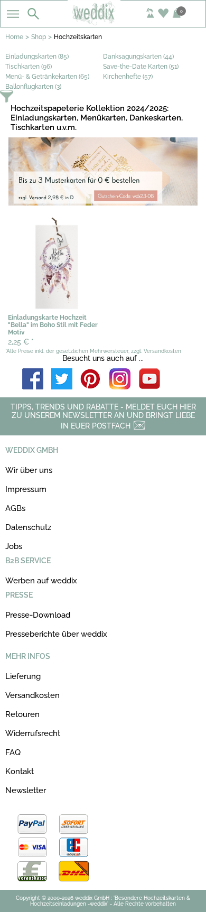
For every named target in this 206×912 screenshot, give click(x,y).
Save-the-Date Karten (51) (141, 66)
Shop (38, 37)
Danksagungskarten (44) (138, 56)
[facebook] (33, 380)
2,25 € (21, 342)
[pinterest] (91, 380)
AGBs (15, 508)
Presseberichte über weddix (56, 634)
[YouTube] (149, 380)
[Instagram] (120, 380)
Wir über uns (28, 470)
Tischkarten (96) (28, 66)
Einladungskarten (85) (37, 56)
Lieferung (23, 676)
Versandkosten (32, 695)
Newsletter (25, 790)
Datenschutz (28, 527)
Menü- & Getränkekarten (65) (47, 76)
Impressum (25, 489)
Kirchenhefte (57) (128, 76)
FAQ (13, 752)
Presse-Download (37, 615)
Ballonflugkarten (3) (33, 86)
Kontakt (19, 771)
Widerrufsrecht (32, 733)
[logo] (103, 22)
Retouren (22, 714)
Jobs (13, 546)
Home (14, 37)
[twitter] (62, 380)
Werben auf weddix (41, 580)
